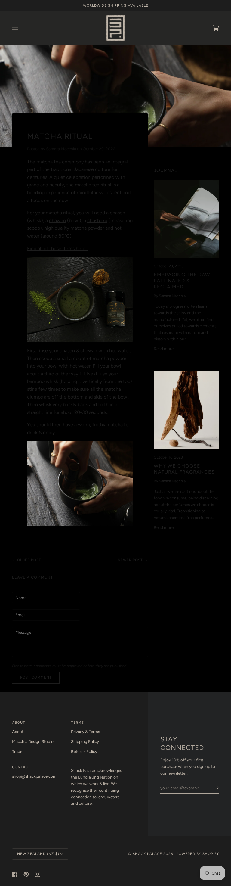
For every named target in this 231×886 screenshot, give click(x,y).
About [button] (18, 722)
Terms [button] (77, 722)
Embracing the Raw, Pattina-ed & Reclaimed (183, 281)
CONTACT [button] (21, 767)
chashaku (97, 220)
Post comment (36, 677)
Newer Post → (133, 560)
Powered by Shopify (197, 854)
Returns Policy (84, 751)
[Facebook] (14, 874)
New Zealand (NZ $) (38, 854)
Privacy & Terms (85, 731)
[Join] (211, 788)
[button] (97, 765)
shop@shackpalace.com (34, 776)
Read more (164, 348)
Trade (17, 751)
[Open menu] (21, 28)
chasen (117, 213)
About (17, 731)
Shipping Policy (85, 741)
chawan (57, 220)
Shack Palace (147, 854)
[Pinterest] (26, 874)
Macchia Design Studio (33, 741)
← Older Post (26, 560)
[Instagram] (37, 874)
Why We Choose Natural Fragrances (184, 469)
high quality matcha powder (74, 228)
